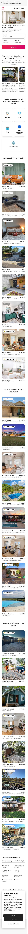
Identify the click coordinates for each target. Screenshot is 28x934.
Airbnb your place (19, 8)
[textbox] (7, 42)
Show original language (15, 3)
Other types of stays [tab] (7, 861)
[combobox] (13, 37)
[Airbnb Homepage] (3, 8)
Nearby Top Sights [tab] (19, 861)
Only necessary (13, 919)
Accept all (13, 915)
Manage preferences (13, 924)
